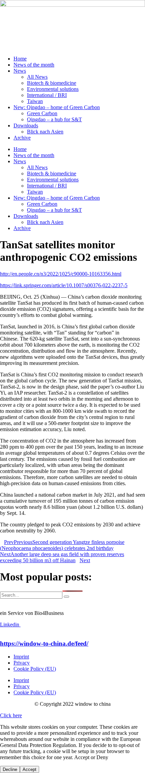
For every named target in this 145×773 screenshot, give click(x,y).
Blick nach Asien (45, 131)
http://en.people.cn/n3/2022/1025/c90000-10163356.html (60, 274)
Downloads (25, 125)
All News (37, 77)
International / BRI (47, 95)
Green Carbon (42, 113)
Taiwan (35, 101)
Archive (22, 138)
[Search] (66, 597)
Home (20, 58)
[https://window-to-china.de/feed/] (2, 630)
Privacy (21, 663)
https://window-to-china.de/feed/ (44, 643)
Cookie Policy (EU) (34, 669)
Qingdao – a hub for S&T (54, 119)
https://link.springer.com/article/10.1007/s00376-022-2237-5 (63, 285)
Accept (29, 769)
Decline (10, 769)
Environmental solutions (53, 89)
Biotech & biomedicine (51, 83)
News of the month (33, 65)
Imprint (21, 656)
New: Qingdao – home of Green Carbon (56, 107)
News (19, 71)
